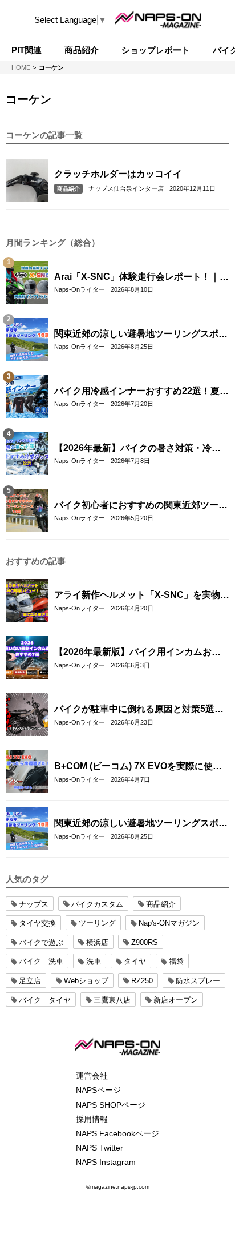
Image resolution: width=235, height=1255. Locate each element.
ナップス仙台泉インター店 (126, 188)
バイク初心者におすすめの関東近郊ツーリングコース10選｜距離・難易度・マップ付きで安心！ (141, 506)
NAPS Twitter (99, 1147)
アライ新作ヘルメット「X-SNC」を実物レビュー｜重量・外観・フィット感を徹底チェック (141, 595)
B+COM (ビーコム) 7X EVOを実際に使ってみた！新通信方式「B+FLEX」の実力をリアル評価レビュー (140, 767)
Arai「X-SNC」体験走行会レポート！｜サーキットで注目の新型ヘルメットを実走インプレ (141, 277)
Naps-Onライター (79, 289)
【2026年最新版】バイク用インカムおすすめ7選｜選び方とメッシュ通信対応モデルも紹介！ (139, 652)
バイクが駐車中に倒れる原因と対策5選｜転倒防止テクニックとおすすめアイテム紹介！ (141, 709)
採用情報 (92, 1119)
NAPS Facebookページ (117, 1133)
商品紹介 (68, 189)
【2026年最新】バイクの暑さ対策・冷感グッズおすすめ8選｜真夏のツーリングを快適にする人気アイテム (139, 448)
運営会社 (92, 1075)
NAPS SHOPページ (110, 1104)
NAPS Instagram (106, 1161)
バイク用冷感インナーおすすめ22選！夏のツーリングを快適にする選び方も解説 (141, 391)
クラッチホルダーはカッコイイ (118, 174)
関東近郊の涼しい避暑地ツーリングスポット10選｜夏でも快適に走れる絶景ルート (141, 334)
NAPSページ (98, 1090)
